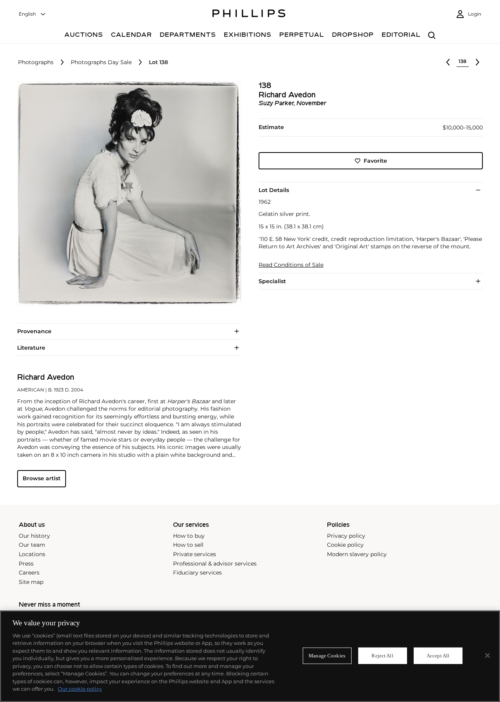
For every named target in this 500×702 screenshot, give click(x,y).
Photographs (36, 62)
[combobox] (32, 14)
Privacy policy (346, 535)
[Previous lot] (448, 62)
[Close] (487, 655)
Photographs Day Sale (101, 62)
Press (26, 563)
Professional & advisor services (215, 563)
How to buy (189, 535)
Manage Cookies (327, 656)
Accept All (438, 656)
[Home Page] (249, 14)
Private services (194, 554)
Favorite (375, 160)
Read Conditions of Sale (291, 265)
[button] (126, 193)
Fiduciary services (197, 572)
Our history (34, 535)
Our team (32, 544)
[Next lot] (477, 62)
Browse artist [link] (42, 478)
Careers (29, 572)
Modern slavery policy (357, 554)
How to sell (188, 544)
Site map (31, 581)
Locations (32, 554)
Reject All (382, 656)
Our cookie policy (80, 689)
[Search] (432, 36)
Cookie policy (345, 544)
